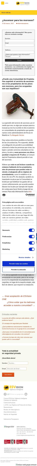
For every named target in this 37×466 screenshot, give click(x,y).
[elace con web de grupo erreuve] (26, 465)
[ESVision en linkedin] (26, 394)
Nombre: (5, 363)
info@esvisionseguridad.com (27, 435)
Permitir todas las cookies (18, 264)
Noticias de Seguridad (10, 414)
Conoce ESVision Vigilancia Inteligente (15, 398)
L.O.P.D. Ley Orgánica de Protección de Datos (17, 405)
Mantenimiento (8, 407)
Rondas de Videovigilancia (11, 409)
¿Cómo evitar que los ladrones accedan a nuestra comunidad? (19, 303)
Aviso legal (3, 460)
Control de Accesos (9, 402)
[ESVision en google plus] (15, 394)
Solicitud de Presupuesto (11, 419)
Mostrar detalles (25, 257)
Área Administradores (10, 412)
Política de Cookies (24, 460)
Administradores (23, 23)
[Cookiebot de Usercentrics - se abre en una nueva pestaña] (26, 195)
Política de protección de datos (12, 460)
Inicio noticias (6, 12)
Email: (4, 368)
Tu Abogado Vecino (17, 135)
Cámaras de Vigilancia (10, 400)
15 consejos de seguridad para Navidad (15, 323)
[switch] (32, 236)
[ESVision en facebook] (5, 394)
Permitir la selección (18, 269)
